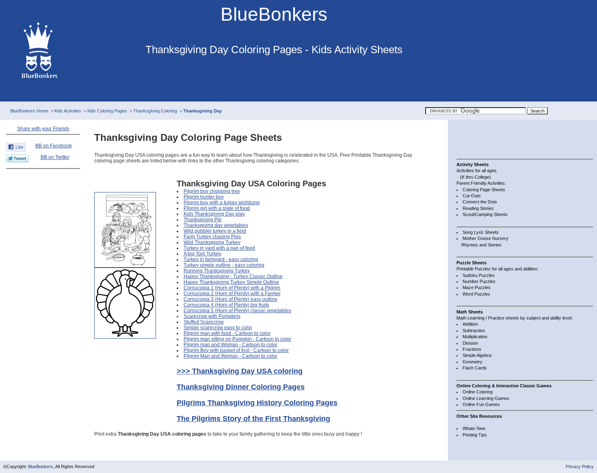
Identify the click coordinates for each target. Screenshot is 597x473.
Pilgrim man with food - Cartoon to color (227, 333)
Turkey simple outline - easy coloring (224, 265)
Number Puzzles (479, 281)
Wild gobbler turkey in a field (215, 231)
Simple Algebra (477, 355)
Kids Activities (67, 110)
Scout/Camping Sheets (485, 214)
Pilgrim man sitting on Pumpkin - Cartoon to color (237, 339)
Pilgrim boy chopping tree (212, 191)
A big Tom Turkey (202, 254)
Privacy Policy (580, 466)
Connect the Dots (480, 201)
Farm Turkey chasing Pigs (212, 237)
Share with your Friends (43, 129)
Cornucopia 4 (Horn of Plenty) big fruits (226, 305)
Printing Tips (475, 434)
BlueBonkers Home (29, 110)
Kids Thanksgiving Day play (214, 214)
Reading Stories (478, 208)
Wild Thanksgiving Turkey (212, 242)
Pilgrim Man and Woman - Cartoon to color (230, 356)
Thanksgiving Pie (203, 219)
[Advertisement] (488, 138)
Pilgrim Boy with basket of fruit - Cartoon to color (236, 350)
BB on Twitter (55, 157)
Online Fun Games (481, 404)
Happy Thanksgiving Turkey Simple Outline (231, 282)
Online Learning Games (486, 398)
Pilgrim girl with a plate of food (217, 208)
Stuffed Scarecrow (204, 322)
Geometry (472, 361)
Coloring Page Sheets (484, 189)
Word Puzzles (476, 294)
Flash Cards (475, 367)
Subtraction (474, 330)
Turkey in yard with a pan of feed (219, 248)
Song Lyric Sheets (481, 232)
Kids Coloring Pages (107, 110)
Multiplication (475, 336)
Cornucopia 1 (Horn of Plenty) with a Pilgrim (232, 288)
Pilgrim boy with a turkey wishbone (222, 202)
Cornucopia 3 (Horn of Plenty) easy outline (230, 299)
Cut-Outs (472, 195)
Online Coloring (478, 391)
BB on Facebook (53, 146)
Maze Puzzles (477, 287)
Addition (470, 324)
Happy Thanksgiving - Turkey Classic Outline (233, 276)
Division (470, 343)
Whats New (474, 428)
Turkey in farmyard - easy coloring (221, 259)
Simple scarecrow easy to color (218, 327)
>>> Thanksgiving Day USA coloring (240, 371)
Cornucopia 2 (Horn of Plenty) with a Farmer (232, 293)
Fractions (472, 349)
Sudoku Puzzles (479, 275)
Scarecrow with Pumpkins (212, 316)
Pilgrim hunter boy (204, 197)
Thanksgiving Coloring (155, 110)
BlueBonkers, (41, 466)
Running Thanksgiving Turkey (217, 271)
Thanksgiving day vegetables (216, 225)
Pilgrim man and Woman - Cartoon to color (230, 345)
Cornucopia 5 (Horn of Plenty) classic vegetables (237, 310)
